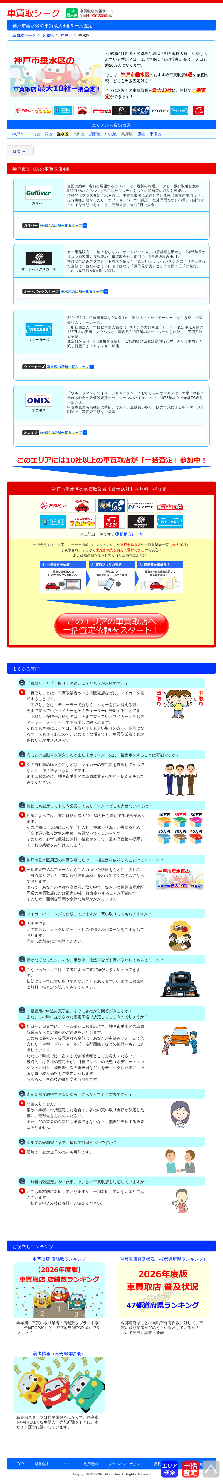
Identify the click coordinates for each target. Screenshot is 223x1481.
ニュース (66, 1464)
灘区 (141, 134)
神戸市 (18, 134)
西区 (48, 134)
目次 (16, 151)
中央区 (111, 134)
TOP (20, 1464)
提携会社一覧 (131, 534)
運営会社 (42, 1464)
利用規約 (91, 1464)
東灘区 (155, 134)
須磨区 (95, 134)
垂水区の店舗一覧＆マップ (53, 225)
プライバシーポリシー (125, 1464)
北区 (36, 134)
